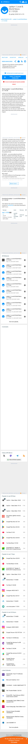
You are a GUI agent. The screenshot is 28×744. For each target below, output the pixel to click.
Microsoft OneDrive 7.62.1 (13, 680)
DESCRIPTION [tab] (13, 57)
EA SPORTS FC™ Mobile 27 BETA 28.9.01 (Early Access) (13, 548)
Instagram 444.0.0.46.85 (12, 627)
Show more (13, 183)
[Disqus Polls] (14, 348)
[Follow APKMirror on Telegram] (17, 456)
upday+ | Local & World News (20, 19)
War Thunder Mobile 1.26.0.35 (13, 690)
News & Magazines (7, 61)
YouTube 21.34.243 (11, 585)
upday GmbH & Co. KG (17, 14)
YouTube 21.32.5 (10, 532)
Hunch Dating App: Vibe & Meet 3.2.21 (16, 706)
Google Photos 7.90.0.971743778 (10, 664)
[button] (15, 61)
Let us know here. (17, 735)
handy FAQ (10, 205)
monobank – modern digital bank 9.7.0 (16, 685)
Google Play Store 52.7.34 (12, 521)
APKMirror (6, 2)
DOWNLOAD (20, 57)
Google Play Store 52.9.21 (12, 596)
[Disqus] (14, 388)
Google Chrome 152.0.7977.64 (14, 632)
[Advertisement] (14, 40)
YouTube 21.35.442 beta (12, 638)
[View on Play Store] (19, 61)
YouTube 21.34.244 (11, 648)
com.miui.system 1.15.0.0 (12, 606)
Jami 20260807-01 (11, 722)
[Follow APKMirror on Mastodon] (11, 456)
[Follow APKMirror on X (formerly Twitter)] (4, 456)
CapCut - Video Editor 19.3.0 (13, 574)
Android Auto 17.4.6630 (12, 601)
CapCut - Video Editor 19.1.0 (13, 505)
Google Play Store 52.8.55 (12, 537)
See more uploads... (14, 321)
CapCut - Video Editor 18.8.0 (13, 500)
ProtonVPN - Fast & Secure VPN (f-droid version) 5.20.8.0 (15, 696)
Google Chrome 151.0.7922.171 (10, 659)
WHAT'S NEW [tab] (5, 57)
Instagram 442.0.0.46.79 (12, 590)
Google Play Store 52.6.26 (12, 527)
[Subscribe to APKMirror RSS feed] (24, 456)
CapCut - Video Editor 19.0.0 (13, 511)
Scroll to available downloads (15, 77)
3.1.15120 (6, 212)
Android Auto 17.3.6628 (12, 579)
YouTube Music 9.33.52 (12, 543)
